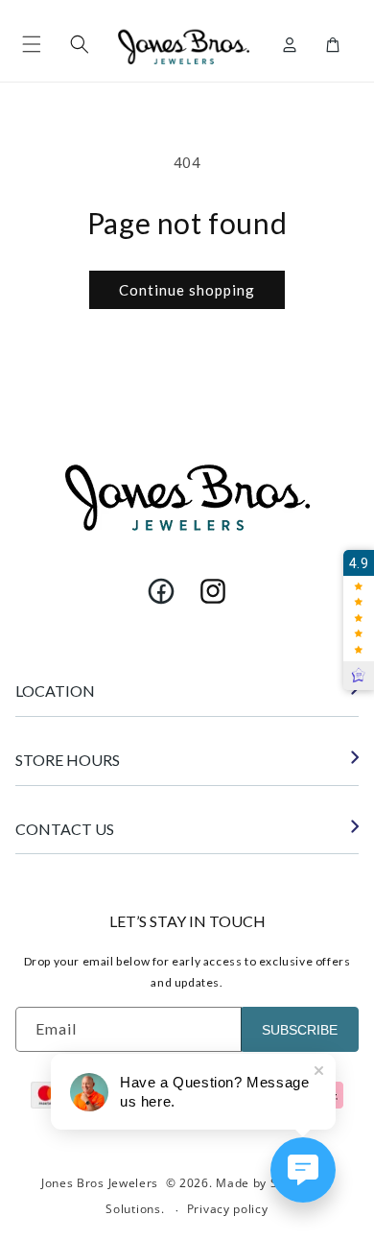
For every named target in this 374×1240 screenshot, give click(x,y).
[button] (31, 44)
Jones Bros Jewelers (99, 1183)
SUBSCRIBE (300, 1029)
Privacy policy (228, 1209)
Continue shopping (187, 289)
